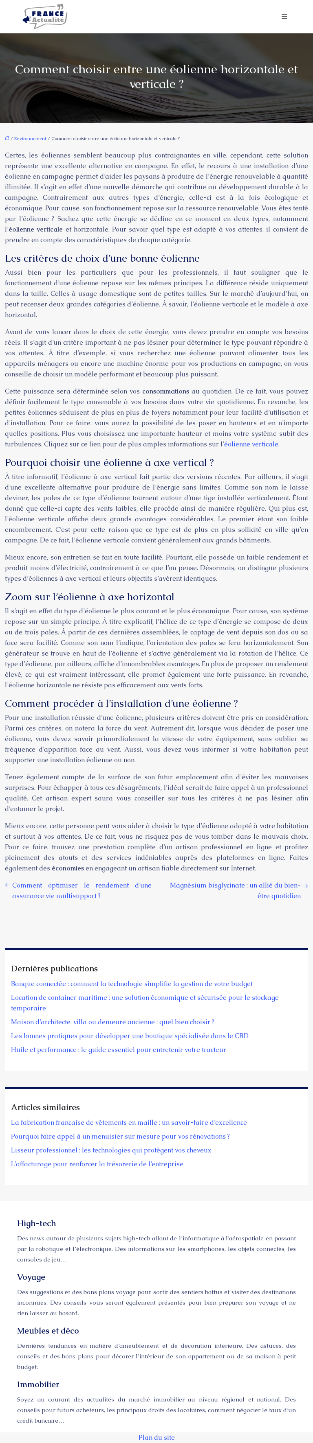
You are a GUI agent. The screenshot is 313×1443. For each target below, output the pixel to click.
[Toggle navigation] (284, 16)
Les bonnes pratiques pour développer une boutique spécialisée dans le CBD (130, 1036)
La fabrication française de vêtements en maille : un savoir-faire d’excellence (129, 1122)
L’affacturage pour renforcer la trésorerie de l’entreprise (97, 1164)
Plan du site (157, 1437)
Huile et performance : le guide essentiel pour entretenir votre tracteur (118, 1049)
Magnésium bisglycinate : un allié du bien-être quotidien (235, 890)
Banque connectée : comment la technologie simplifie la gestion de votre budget (132, 983)
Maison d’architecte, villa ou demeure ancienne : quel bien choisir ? (112, 1022)
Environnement (30, 138)
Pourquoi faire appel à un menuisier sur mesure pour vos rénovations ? (120, 1136)
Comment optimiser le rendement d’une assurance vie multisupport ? (82, 890)
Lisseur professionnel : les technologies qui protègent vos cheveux (111, 1150)
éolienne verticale (251, 444)
